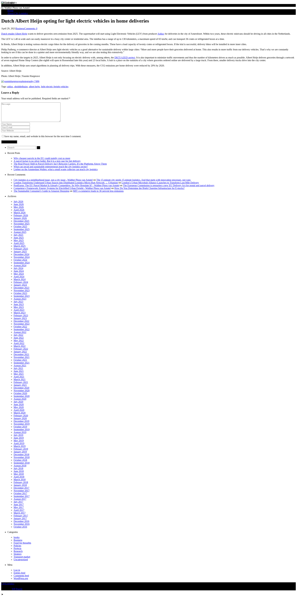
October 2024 (20, 260)
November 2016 (22, 524)
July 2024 (18, 268)
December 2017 (21, 488)
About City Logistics (17, 13)
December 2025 (21, 221)
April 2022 (19, 343)
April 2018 (19, 476)
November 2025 (22, 223)
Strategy (18, 554)
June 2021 (19, 371)
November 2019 (22, 424)
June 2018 (19, 471)
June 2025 (19, 237)
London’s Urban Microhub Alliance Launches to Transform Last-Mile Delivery (160, 182)
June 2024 (19, 271)
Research (18, 551)
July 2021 (18, 368)
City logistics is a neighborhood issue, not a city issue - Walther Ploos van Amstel (53, 180)
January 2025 (20, 251)
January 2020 (20, 418)
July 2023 (18, 301)
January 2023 (20, 318)
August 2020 (20, 399)
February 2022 (21, 349)
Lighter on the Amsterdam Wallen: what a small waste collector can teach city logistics (56, 169)
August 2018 (20, 465)
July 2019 (18, 435)
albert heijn (34, 86)
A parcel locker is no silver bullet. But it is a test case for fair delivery (47, 161)
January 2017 (20, 518)
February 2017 (21, 515)
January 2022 (20, 351)
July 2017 (18, 501)
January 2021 (20, 385)
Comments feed (21, 575)
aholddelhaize (21, 86)
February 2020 (21, 415)
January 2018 (20, 485)
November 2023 (22, 290)
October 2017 (20, 493)
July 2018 (18, 468)
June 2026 (19, 204)
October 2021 (20, 360)
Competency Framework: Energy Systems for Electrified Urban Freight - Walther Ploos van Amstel (62, 188)
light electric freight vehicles (54, 86)
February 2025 (21, 248)
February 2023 (21, 315)
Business (20, 28)
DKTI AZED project (124, 57)
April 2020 (19, 410)
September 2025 (22, 229)
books (16, 537)
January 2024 (20, 285)
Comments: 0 (30, 28)
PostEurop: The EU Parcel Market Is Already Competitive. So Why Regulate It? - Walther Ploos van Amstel (66, 185)
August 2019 (20, 432)
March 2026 (20, 212)
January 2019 (20, 451)
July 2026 (18, 201)
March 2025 (20, 246)
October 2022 (20, 326)
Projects (17, 548)
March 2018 (20, 479)
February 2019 (21, 449)
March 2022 (20, 346)
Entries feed (19, 573)
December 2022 (21, 321)
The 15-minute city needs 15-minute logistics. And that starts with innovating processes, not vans (143, 180)
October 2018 (20, 460)
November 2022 (22, 324)
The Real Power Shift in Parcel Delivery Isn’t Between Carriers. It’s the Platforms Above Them (60, 163)
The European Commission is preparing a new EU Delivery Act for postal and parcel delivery (168, 185)
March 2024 (20, 279)
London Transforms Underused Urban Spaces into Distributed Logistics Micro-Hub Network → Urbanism (66, 182)
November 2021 (22, 357)
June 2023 (19, 304)
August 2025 (20, 232)
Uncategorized (21, 559)
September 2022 (22, 329)
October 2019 (20, 426)
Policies (17, 545)
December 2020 (21, 387)
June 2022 (19, 337)
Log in (17, 570)
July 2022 (18, 335)
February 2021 (21, 382)
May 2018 (19, 474)
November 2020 (22, 390)
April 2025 (19, 243)
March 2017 (20, 513)
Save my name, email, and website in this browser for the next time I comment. (42, 136)
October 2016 (20, 526)
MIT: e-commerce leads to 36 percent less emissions (98, 191)
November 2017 (22, 490)
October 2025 (20, 226)
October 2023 (20, 293)
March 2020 (20, 412)
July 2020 (18, 401)
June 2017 (19, 504)
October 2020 (20, 393)
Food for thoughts (22, 543)
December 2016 (21, 521)
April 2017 (19, 510)
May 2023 (19, 307)
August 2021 (20, 365)
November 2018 (22, 457)
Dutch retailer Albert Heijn (14, 33)
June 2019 (19, 438)
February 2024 (21, 282)
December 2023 (21, 287)
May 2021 (19, 374)
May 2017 (19, 507)
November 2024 (22, 257)
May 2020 (19, 407)
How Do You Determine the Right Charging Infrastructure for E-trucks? (149, 188)
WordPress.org (21, 578)
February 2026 (21, 215)
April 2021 (19, 376)
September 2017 (22, 496)
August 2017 (20, 499)
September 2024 (22, 262)
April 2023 (19, 310)
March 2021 (20, 379)
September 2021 (22, 362)
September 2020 (22, 396)
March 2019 (20, 446)
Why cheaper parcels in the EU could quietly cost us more (42, 158)
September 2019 (22, 429)
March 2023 (20, 312)
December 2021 (21, 354)
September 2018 (22, 463)
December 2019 (21, 421)
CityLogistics (7, 2)
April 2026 (19, 210)
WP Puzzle (17, 589)
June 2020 (19, 404)
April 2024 (19, 276)
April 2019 (19, 443)
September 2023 (22, 296)
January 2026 (20, 218)
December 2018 (21, 454)
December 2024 (21, 254)
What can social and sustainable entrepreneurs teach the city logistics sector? (51, 166)
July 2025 (18, 235)
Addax (160, 33)
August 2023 (20, 298)
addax (10, 86)
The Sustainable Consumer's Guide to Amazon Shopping (41, 191)
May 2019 (19, 440)
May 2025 (19, 240)
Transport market (22, 556)
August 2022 (20, 332)
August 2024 (20, 265)
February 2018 (21, 482)
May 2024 (19, 273)
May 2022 (19, 340)
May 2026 (19, 207)
